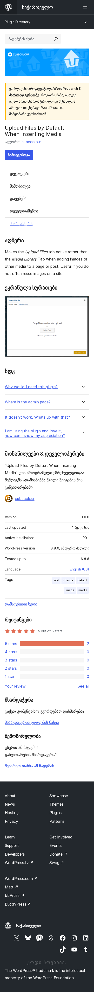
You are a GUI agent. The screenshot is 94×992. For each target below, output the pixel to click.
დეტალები (19, 173)
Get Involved (61, 837)
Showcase (58, 795)
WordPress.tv (19, 862)
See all (83, 686)
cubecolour (31, 141)
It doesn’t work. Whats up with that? (37, 417)
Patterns (57, 821)
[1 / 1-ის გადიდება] (82, 302)
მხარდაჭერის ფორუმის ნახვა (32, 722)
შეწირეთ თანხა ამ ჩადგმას (29, 765)
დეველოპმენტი (24, 211)
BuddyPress (18, 904)
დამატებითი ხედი (21, 604)
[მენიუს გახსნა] (86, 7)
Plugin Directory (17, 22)
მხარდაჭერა (21, 223)
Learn (10, 837)
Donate (58, 854)
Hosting (12, 812)
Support (12, 845)
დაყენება (18, 198)
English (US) (79, 569)
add (56, 580)
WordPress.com (21, 878)
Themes (56, 804)
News (10, 804)
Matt (11, 887)
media (82, 590)
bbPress (14, 895)
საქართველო (28, 925)
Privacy (11, 821)
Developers (15, 854)
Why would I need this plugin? (31, 387)
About (10, 795)
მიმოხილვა (20, 186)
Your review (15, 686)
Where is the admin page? (28, 402)
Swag (56, 862)
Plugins (55, 812)
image (70, 590)
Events (55, 845)
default (82, 580)
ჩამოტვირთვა (19, 155)
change (68, 580)
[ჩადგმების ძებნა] (56, 39)
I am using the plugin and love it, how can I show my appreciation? (35, 433)
